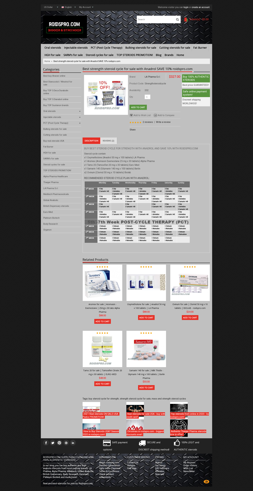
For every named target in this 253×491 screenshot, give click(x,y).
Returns (131, 465)
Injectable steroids (76, 47)
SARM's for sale (73, 55)
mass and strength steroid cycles (169, 398)
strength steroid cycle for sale (135, 398)
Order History (190, 465)
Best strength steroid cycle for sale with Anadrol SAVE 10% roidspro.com (87, 61)
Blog (158, 55)
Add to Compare (166, 115)
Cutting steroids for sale (174, 47)
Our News (160, 465)
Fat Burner (200, 47)
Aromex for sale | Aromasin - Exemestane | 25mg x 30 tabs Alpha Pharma (102, 308)
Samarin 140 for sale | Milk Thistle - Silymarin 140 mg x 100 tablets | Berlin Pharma (146, 374)
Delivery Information (109, 465)
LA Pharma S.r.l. (152, 76)
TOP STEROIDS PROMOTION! (135, 55)
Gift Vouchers (162, 468)
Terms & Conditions (109, 471)
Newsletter (189, 471)
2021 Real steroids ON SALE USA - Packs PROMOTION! (101, 416)
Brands (169, 55)
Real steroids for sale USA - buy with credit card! (145, 416)
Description (91, 140)
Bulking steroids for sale (140, 47)
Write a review (163, 122)
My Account (189, 462)
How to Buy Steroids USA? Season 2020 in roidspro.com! (101, 433)
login (185, 7)
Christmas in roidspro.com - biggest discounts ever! (145, 433)
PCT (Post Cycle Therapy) (106, 47)
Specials (159, 474)
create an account (201, 7)
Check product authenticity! (106, 476)
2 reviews (148, 122)
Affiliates (159, 471)
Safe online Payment (109, 468)
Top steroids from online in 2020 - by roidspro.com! (189, 416)
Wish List (188, 468)
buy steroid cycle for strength (104, 398)
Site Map (131, 468)
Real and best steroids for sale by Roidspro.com (68, 483)
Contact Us (132, 462)
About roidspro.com (109, 462)
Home (180, 55)
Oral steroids (53, 47)
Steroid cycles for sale (99, 55)
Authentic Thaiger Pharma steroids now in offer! (188, 433)
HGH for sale (52, 55)
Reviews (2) (108, 140)
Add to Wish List (142, 115)
